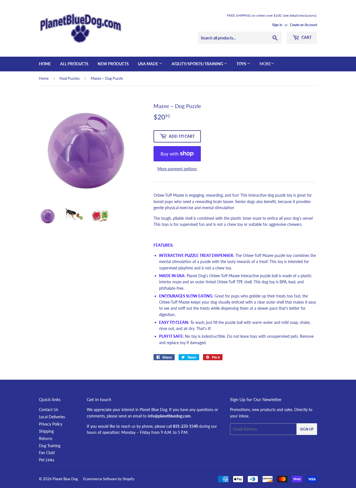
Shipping (46, 431)
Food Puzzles (70, 78)
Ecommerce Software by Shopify (109, 479)
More (265, 63)
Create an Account (303, 25)
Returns (45, 438)
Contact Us (48, 409)
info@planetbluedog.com (169, 416)
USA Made (148, 63)
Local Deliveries (52, 416)
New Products (113, 63)
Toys (241, 63)
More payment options (177, 168)
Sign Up (306, 429)
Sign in (277, 25)
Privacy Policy (50, 424)
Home (45, 63)
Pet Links (46, 459)
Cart (306, 37)
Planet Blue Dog (65, 479)
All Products (74, 63)
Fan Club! (47, 452)
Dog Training (49, 445)
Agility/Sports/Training (198, 63)
